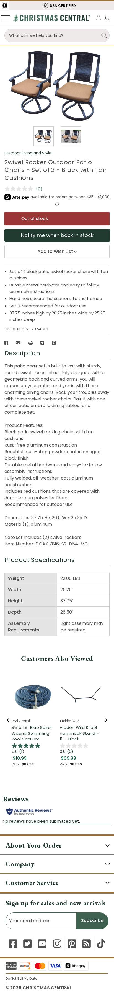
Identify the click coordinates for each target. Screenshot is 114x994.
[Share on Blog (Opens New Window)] (86, 943)
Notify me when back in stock (57, 235)
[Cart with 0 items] (107, 17)
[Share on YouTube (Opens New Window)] (42, 943)
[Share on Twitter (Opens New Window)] (42, 343)
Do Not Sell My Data (22, 978)
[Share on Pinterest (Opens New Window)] (54, 343)
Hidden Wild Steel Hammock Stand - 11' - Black (79, 733)
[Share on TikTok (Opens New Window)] (101, 943)
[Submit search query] (104, 35)
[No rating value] (20, 188)
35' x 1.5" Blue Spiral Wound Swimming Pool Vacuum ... (32, 733)
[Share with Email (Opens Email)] (18, 343)
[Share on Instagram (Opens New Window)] (57, 943)
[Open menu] (5, 17)
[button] (4, 5)
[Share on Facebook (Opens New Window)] (6, 343)
